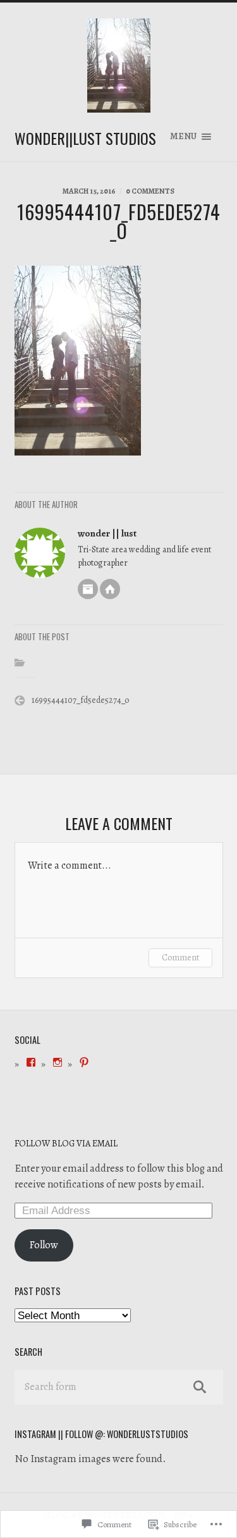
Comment (180, 958)
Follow (43, 1244)
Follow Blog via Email (66, 1143)
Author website (110, 589)
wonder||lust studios (85, 138)
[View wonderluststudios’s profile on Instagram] (57, 1062)
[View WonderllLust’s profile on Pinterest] (84, 1062)
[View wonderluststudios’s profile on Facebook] (31, 1062)
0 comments (150, 191)
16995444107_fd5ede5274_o (80, 700)
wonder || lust (107, 533)
